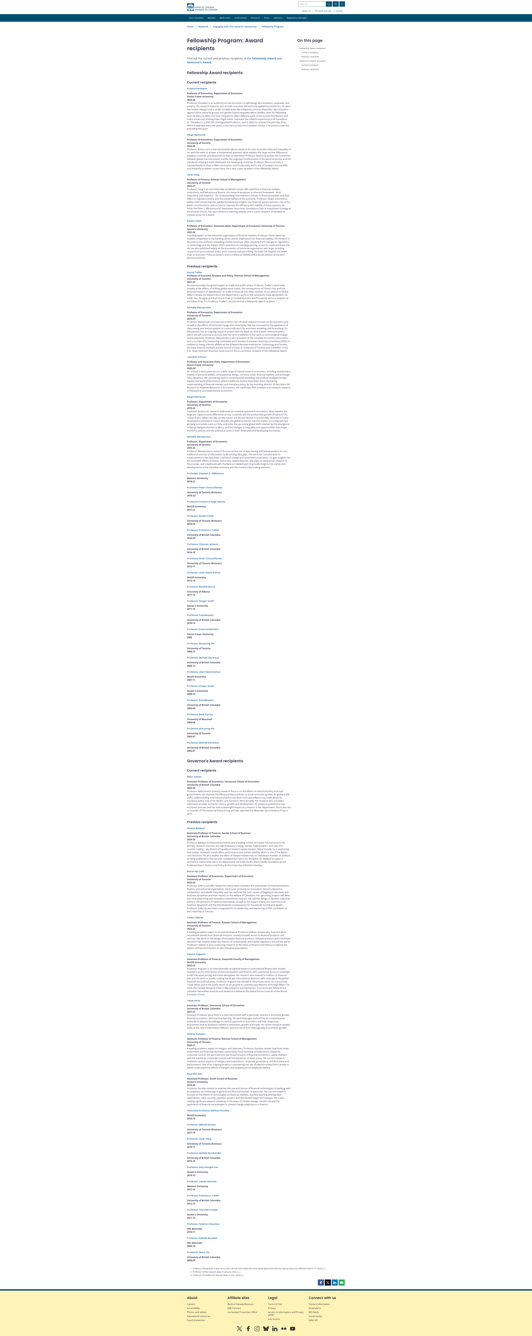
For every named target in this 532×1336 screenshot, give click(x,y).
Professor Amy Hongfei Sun (202, 1167)
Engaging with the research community (235, 26)
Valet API (313, 1320)
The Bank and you (323, 11)
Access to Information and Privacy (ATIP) (286, 1314)
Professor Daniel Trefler (200, 516)
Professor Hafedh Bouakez (202, 1238)
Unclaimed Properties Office (242, 1312)
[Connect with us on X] (239, 1330)
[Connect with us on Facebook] (248, 1330)
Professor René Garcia (200, 714)
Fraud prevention (196, 1320)
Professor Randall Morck (201, 586)
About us (306, 11)
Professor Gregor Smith (200, 601)
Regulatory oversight (297, 17)
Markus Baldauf (196, 828)
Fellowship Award (264, 58)
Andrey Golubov (196, 1034)
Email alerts (315, 1308)
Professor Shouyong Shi (200, 643)
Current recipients (310, 52)
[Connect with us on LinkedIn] (275, 1330)
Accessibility (193, 1308)
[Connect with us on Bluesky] (266, 1330)
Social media (315, 1316)
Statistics (278, 17)
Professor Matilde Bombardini (204, 1153)
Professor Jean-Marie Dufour (204, 572)
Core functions (196, 17)
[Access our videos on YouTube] (292, 1330)
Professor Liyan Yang (199, 1138)
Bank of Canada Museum (241, 1304)
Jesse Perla (193, 1000)
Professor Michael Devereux (203, 657)
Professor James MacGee (202, 1181)
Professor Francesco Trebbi (203, 530)
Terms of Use (275, 1304)
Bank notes (225, 17)
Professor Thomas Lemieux (202, 544)
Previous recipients (310, 56)
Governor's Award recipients (312, 61)
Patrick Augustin (196, 954)
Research (255, 17)
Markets (212, 17)
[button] (321, 1282)
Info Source (274, 1319)
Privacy (272, 1308)
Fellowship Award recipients (312, 48)
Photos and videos (196, 1312)
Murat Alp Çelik (195, 871)
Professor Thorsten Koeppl (202, 1209)
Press (266, 17)
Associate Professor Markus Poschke (208, 1110)
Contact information (319, 1304)
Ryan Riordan (194, 1073)
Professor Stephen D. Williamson (205, 473)
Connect (234, 1308)
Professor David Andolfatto (202, 629)
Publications (241, 17)
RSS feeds (314, 1312)
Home (190, 26)
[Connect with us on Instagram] (257, 1330)
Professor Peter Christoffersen (204, 487)
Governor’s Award (199, 62)
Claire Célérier (195, 917)
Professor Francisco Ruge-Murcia (206, 501)
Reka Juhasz (194, 776)
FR (335, 4)
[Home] (202, 7)
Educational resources (198, 1316)
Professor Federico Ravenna (203, 1224)
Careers (339, 11)
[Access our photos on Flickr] (284, 1330)
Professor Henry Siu (198, 1252)
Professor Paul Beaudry (200, 615)
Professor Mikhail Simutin (201, 1124)
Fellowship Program (272, 26)
